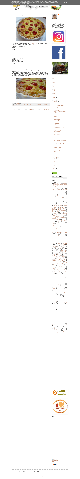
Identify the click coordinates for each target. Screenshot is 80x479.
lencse (53, 278)
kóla (64, 266)
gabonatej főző (57, 233)
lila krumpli (59, 281)
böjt (65, 197)
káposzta (63, 256)
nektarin (53, 300)
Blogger (42, 476)
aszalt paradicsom (64, 186)
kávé (54, 259)
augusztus (55, 157)
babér (64, 188)
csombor (61, 212)
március (55, 164)
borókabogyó (61, 197)
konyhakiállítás (54, 268)
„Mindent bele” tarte (57, 148)
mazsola (59, 293)
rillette (60, 327)
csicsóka (59, 208)
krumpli (53, 273)
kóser (55, 269)
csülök (66, 212)
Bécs (59, 194)
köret (55, 271)
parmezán (39, 104)
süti (66, 347)
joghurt (65, 251)
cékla (53, 201)
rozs (54, 331)
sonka (63, 342)
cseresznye (55, 207)
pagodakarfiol (54, 307)
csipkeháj (64, 209)
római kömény (59, 330)
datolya (54, 214)
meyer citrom (57, 295)
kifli (62, 263)
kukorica (53, 274)
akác (57, 183)
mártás (64, 292)
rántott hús (53, 324)
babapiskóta (60, 188)
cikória (64, 202)
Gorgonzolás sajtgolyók (57, 119)
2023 (54, 81)
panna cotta (59, 308)
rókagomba (53, 330)
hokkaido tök (64, 246)
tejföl (56, 360)
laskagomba (55, 277)
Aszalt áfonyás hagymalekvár (58, 150)
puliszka (63, 320)
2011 (54, 97)
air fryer (61, 182)
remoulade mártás (58, 325)
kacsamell (63, 253)
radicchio (53, 323)
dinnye (62, 215)
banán (54, 190)
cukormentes (60, 205)
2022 (54, 82)
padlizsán (63, 306)
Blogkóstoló (58, 195)
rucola (57, 332)
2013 (54, 94)
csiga (64, 208)
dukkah (62, 216)
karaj (64, 257)
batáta (64, 192)
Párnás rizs (55, 116)
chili (62, 201)
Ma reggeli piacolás (57, 131)
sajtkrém (14, 105)
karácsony (59, 257)
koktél (66, 264)
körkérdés (59, 271)
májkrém (53, 284)
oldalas (59, 302)
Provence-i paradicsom (57, 135)
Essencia (63, 221)
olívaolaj (55, 303)
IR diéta (62, 250)
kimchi (66, 263)
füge (66, 229)
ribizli (65, 326)
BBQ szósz (63, 193)
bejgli (61, 194)
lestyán (61, 278)
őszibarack (63, 305)
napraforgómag (63, 298)
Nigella (60, 300)
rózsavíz (64, 331)
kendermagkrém (56, 262)
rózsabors (60, 331)
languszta (62, 276)
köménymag (58, 270)
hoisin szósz (59, 246)
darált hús (65, 213)
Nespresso (56, 300)
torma (57, 367)
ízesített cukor (58, 251)
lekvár (64, 277)
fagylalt (64, 222)
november (55, 102)
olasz (54, 302)
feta (52, 226)
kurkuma (54, 275)
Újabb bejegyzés (15, 109)
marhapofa (53, 292)
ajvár (55, 183)
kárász (57, 258)
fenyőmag (63, 224)
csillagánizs (54, 209)
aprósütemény (55, 185)
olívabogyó (65, 302)
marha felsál (61, 290)
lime (52, 282)
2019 (54, 86)
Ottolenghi (65, 304)
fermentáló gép (63, 225)
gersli (58, 235)
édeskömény (54, 218)
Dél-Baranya (58, 214)
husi (63, 248)
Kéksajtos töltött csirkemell (58, 120)
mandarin (59, 287)
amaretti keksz (57, 184)
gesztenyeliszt (54, 236)
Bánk (56, 190)
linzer (60, 282)
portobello (56, 319)
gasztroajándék (62, 234)
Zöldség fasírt (56, 151)
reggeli (65, 324)
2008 (54, 168)
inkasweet (54, 250)
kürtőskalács (62, 275)
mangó (66, 288)
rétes (56, 326)
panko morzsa (54, 308)
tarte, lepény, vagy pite (33, 43)
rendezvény (64, 325)
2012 (54, 96)
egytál (58, 219)
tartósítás (58, 359)
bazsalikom (54, 193)
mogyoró (65, 295)
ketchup (58, 263)
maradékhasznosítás (63, 289)
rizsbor (57, 328)
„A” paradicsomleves (57, 152)
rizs (54, 328)
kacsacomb (65, 252)
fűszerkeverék (60, 231)
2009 (54, 100)
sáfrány (65, 332)
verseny (53, 378)
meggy (55, 294)
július (55, 158)
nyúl (56, 301)
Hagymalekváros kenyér (57, 110)
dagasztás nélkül (56, 213)
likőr (55, 281)
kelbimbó (53, 261)
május (55, 161)
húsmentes (54, 249)
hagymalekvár (57, 244)
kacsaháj (54, 253)
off (66, 301)
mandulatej (58, 288)
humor (54, 248)
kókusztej (60, 266)
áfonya (57, 182)
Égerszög (59, 218)
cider (61, 202)
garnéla (56, 234)
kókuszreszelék (54, 266)
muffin (66, 296)
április (55, 162)
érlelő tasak (59, 221)
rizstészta (63, 329)
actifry (53, 182)
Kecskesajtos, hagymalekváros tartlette (60, 140)
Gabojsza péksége (20, 104)
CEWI (56, 201)
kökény (65, 269)
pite (41, 104)
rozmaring (44, 104)
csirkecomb (63, 210)
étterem (56, 222)
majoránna (63, 284)
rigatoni (57, 327)
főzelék (64, 228)
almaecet (64, 183)
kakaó (61, 254)
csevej (61, 207)
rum (60, 332)
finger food (57, 226)
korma (53, 269)
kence (65, 261)
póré (52, 319)
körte (66, 271)
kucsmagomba (59, 273)
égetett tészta (54, 219)
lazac (60, 277)
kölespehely (53, 270)
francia (16, 104)
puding (60, 320)
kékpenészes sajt (31, 104)
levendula (58, 279)
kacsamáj (58, 253)
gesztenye (62, 235)
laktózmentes (55, 276)
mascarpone (54, 293)
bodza (62, 195)
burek (62, 198)
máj (64, 283)
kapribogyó (54, 257)
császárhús (61, 206)
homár (53, 247)
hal (64, 244)
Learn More (63, 2)
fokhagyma (56, 228)
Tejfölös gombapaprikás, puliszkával (59, 127)
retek (53, 326)
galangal (62, 233)
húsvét (59, 249)
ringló (62, 327)
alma (60, 183)
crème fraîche (57, 204)
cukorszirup (65, 205)
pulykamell (63, 321)
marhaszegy (59, 292)
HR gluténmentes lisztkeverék (59, 247)
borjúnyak (53, 197)
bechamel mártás (54, 194)
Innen (13, 100)
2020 (54, 85)
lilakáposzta (64, 281)
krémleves (58, 272)
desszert (53, 215)
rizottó (66, 327)
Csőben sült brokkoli (57, 154)
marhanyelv (63, 291)
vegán (53, 377)
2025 (54, 78)
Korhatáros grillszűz (57, 134)
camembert (65, 199)
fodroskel (62, 226)
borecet (59, 196)
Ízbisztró (53, 251)
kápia (57, 256)
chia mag (59, 201)
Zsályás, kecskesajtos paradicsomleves (60, 139)
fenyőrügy (53, 225)
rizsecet (64, 328)
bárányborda (64, 191)
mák (58, 285)
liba (56, 280)
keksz (63, 260)
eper (61, 220)
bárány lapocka (54, 191)
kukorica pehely (58, 274)
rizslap (53, 329)
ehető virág (64, 219)
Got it (67, 2)
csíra (53, 210)
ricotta (53, 327)
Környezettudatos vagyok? (58, 130)
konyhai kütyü (63, 267)
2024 (54, 79)
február (55, 165)
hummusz (65, 247)
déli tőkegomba (64, 214)
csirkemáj (53, 211)
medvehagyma (64, 293)
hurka (57, 248)
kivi (59, 264)
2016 (54, 90)
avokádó (55, 187)
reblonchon (61, 324)
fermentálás (58, 225)
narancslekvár (59, 299)
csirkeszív (53, 212)
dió (64, 215)
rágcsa (57, 323)
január (55, 166)
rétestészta (60, 326)
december (55, 101)
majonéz (57, 284)
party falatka (61, 311)
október (55, 104)
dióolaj (53, 216)
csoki (57, 212)
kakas (65, 254)
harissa (61, 245)
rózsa (57, 331)
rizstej (60, 329)
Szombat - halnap (56, 123)
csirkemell (58, 211)
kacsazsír (53, 254)
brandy (53, 198)
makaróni (53, 286)
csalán (57, 206)
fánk (56, 223)
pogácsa (53, 318)
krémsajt (64, 272)
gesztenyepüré (62, 236)
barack (59, 190)
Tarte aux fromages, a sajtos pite (59, 143)
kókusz (54, 265)
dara (61, 213)
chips (66, 201)
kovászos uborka (59, 269)
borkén (57, 197)
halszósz (53, 245)
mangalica (62, 288)
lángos (59, 276)
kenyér (61, 262)
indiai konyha (65, 249)
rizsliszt (56, 329)
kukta (62, 274)
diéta (58, 215)
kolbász (53, 267)
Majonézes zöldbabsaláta (58, 126)
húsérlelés (60, 248)
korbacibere (59, 268)
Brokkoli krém (56, 144)
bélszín (65, 194)
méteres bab (64, 294)
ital (65, 250)
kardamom (61, 258)
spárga (57, 345)
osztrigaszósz (60, 304)
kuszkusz (58, 275)
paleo (62, 307)
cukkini (65, 204)
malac (66, 286)
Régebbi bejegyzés (46, 109)
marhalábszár (58, 291)
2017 (54, 89)
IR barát (58, 250)
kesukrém (54, 263)
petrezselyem (59, 314)
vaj (55, 374)
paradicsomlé (62, 310)
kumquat (65, 274)
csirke (57, 210)
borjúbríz (64, 196)
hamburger (57, 245)
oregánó (63, 303)
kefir (65, 259)
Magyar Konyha (59, 283)
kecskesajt (61, 259)
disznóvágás (57, 216)
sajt (46, 104)
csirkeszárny (64, 211)
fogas (66, 226)
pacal (60, 306)
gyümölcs (59, 243)
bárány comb (64, 190)
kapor (59, 256)
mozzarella (61, 296)
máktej (63, 286)
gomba (53, 239)
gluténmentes (55, 238)
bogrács (65, 195)
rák (61, 323)
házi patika (54, 246)
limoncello (56, 282)
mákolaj (57, 286)
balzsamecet (59, 189)
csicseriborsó (54, 208)
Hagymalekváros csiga (57, 113)
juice (58, 252)
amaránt (53, 184)
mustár (58, 297)
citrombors (58, 203)
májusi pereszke (54, 285)
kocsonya (62, 264)
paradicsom (36, 104)
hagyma (24, 104)
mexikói (53, 295)
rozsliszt (53, 332)
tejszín (53, 361)
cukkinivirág (55, 205)
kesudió (65, 262)
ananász (65, 184)
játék (62, 251)
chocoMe (54, 202)
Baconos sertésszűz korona (58, 147)
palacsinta (58, 307)
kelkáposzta (57, 261)
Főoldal (30, 109)
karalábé (53, 258)
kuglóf (64, 273)
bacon (53, 189)
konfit (58, 267)
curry (54, 206)
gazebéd (53, 235)
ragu (59, 323)
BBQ (59, 193)
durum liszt (56, 217)
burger (65, 198)
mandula (63, 287)
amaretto (61, 184)
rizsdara (61, 328)
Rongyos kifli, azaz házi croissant (59, 105)
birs (54, 195)
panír (65, 307)
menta (59, 294)
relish (54, 325)
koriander (63, 268)
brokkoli (58, 198)
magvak (54, 283)
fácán (60, 222)
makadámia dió (63, 285)
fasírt (59, 223)
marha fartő (56, 290)
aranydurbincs (61, 185)
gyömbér (53, 243)
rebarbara (57, 324)
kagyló (58, 254)
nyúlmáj (64, 301)
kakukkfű (27, 104)
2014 (54, 93)
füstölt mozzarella (64, 230)
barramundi (59, 192)
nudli (66, 300)
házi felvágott (65, 245)
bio (52, 195)
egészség (64, 218)
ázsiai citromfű (61, 187)
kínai (53, 264)
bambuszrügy (65, 189)
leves (63, 279)
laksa (66, 275)
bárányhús (53, 192)
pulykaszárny (59, 322)
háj (61, 244)
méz (61, 295)
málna (55, 287)
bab (56, 188)
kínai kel (57, 264)
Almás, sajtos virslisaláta (58, 115)
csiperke (59, 209)
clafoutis (62, 203)
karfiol (66, 258)
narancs (53, 299)
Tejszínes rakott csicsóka (58, 124)
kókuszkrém (59, 265)
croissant (62, 204)
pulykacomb (58, 321)
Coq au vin (55, 128)
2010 (54, 98)
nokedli (63, 300)
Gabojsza (17, 103)
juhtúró (54, 252)
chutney (58, 202)
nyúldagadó (60, 301)
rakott (64, 323)
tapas (64, 358)
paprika (53, 309)
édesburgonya (62, 217)
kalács (60, 255)
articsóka (65, 185)
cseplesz (65, 206)
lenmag (57, 278)
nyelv (53, 301)
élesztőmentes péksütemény (56, 220)
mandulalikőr (54, 288)
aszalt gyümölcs (55, 186)
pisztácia (58, 316)
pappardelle (64, 308)
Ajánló (65, 182)
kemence (61, 261)
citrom (53, 203)
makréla (60, 286)
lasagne (65, 276)
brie (55, 198)
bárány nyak (59, 191)
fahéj (53, 223)
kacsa (61, 252)
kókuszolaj (64, 265)
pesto (54, 314)
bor (54, 196)
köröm (63, 271)
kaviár (57, 259)
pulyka (53, 321)
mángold (54, 289)
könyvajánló (64, 270)
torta (60, 367)
